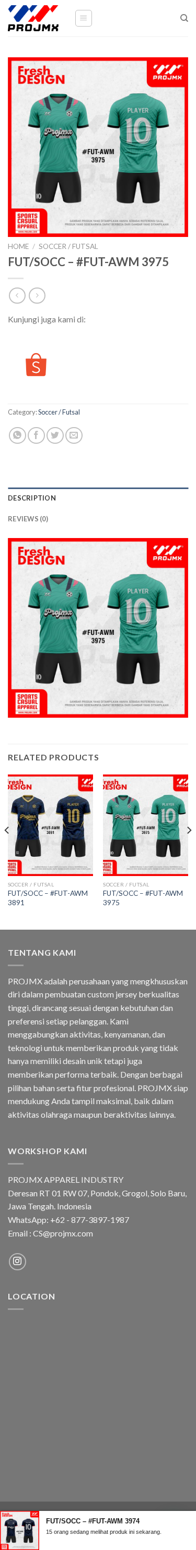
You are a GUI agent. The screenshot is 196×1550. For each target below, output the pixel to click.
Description (32, 498)
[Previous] (7, 851)
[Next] (188, 851)
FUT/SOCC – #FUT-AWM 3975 (143, 898)
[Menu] (84, 18)
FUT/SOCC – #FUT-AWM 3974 (93, 1521)
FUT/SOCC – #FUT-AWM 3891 (48, 898)
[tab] (98, 498)
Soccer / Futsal (68, 246)
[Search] (184, 18)
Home (18, 246)
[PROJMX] (33, 18)
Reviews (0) (28, 519)
